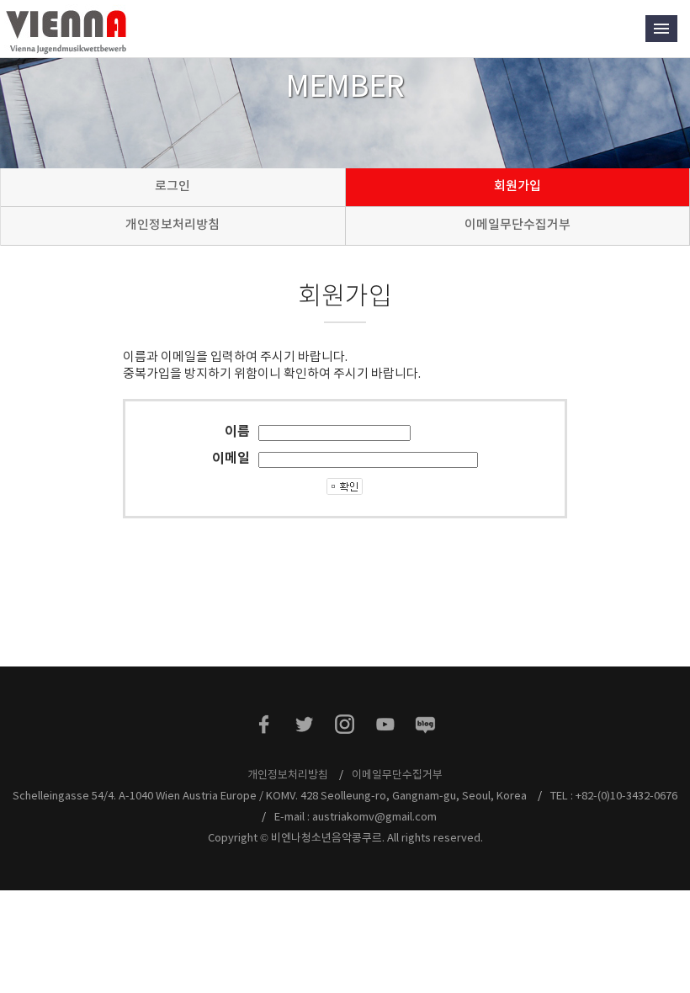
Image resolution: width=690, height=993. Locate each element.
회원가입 (517, 186)
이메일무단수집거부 (517, 224)
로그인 (172, 186)
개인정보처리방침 (172, 224)
